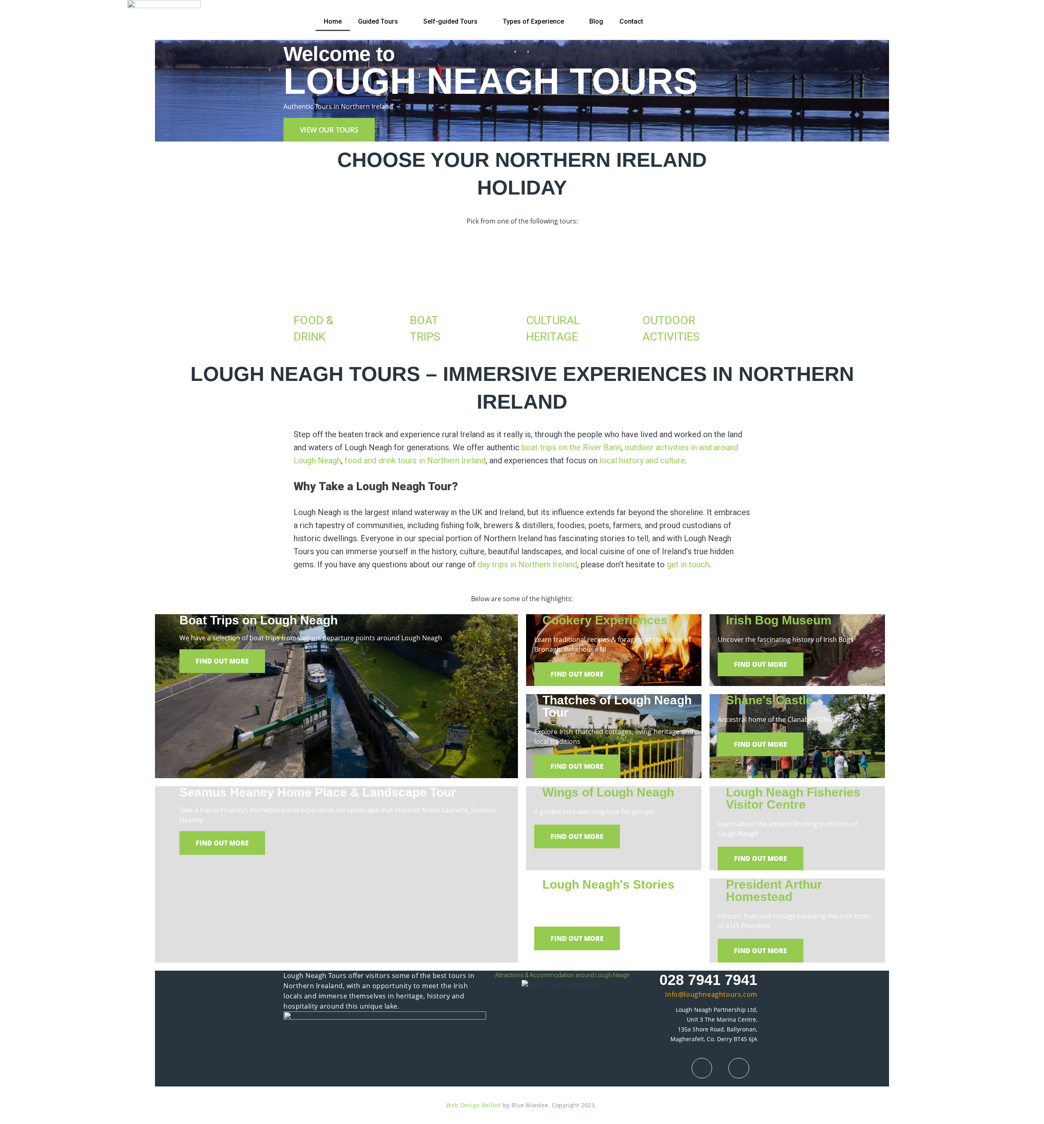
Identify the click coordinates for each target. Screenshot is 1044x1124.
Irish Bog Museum (779, 620)
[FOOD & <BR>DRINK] (304, 288)
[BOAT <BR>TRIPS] (420, 288)
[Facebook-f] (702, 1068)
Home (333, 21)
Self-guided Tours (450, 21)
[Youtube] (738, 1068)
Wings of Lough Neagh (608, 792)
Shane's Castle (769, 700)
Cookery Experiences (605, 620)
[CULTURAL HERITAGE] (536, 288)
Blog (596, 21)
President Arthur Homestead (774, 890)
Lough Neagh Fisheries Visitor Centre (793, 798)
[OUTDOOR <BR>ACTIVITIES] (652, 288)
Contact (631, 21)
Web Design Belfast (473, 1105)
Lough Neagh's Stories (608, 884)
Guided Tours (378, 21)
